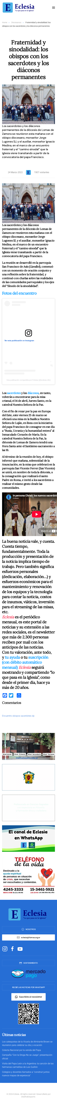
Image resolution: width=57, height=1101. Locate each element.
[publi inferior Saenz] (28, 746)
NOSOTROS (31, 929)
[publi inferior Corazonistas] (28, 777)
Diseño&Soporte (28, 1097)
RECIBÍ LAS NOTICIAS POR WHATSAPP (28, 987)
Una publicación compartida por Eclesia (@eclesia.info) (29, 380)
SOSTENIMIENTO (30, 963)
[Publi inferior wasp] (28, 838)
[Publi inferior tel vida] (28, 875)
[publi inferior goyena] (28, 807)
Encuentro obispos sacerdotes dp (18, 716)
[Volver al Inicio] (19, 7)
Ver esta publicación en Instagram (19, 340)
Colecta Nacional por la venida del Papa (21, 1050)
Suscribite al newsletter (30, 996)
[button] (53, 7)
